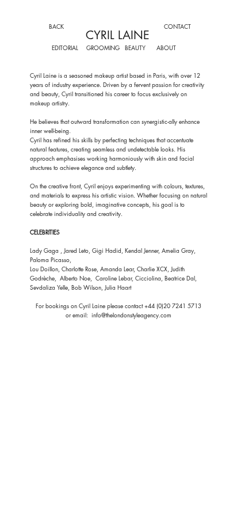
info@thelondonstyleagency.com (131, 314)
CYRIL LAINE (118, 35)
